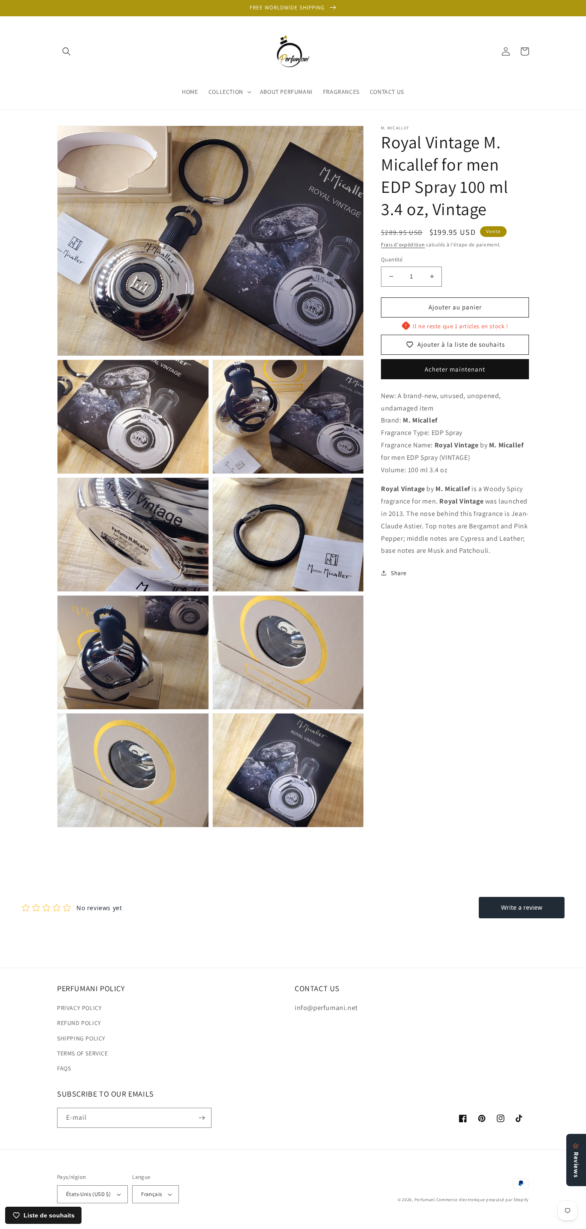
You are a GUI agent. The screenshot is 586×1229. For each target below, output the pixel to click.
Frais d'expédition (403, 244)
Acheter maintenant (455, 369)
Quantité (391, 259)
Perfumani (424, 1199)
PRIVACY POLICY (79, 1008)
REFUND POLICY (79, 1023)
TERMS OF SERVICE (82, 1053)
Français (151, 1194)
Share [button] (399, 573)
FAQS (64, 1068)
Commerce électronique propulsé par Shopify (482, 1199)
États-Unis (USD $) (88, 1194)
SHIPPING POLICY (81, 1038)
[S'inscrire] (201, 1118)
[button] (66, 51)
